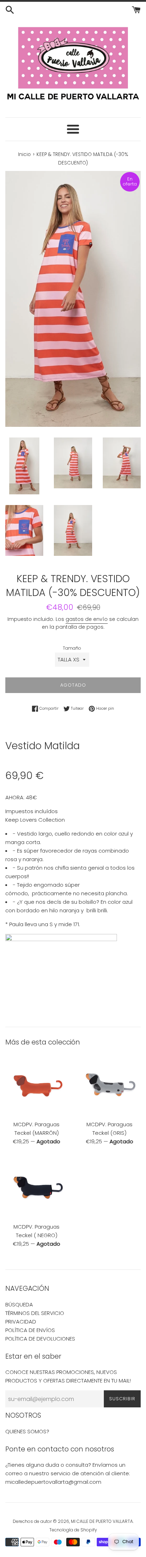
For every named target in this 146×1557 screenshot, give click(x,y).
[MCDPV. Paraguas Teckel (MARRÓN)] (36, 1085)
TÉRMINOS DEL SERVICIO (34, 1313)
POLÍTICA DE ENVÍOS (30, 1330)
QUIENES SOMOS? (27, 1431)
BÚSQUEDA (19, 1304)
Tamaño (72, 648)
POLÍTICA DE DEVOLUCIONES (40, 1338)
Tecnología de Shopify (73, 1530)
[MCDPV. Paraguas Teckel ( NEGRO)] (36, 1187)
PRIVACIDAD (20, 1321)
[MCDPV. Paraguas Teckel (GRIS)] (109, 1085)
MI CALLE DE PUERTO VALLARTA (102, 1521)
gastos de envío (87, 619)
